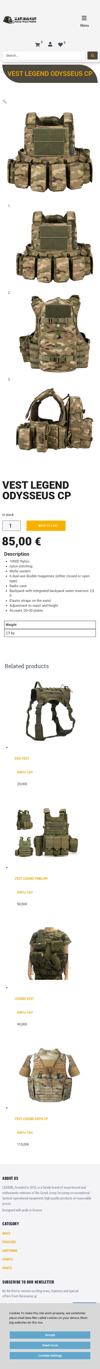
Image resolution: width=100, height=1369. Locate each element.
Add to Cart (25, 772)
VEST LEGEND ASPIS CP (31, 1119)
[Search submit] (92, 55)
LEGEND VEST (24, 999)
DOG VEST (22, 758)
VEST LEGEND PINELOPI (31, 879)
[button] (4, 102)
